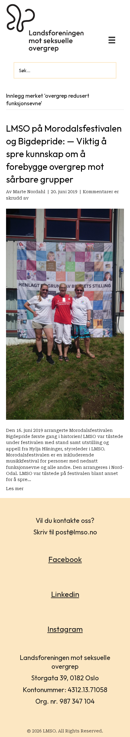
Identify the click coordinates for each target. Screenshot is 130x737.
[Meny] (111, 40)
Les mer (15, 488)
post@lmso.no (76, 532)
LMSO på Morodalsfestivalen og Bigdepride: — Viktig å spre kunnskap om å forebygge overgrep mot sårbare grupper (64, 154)
